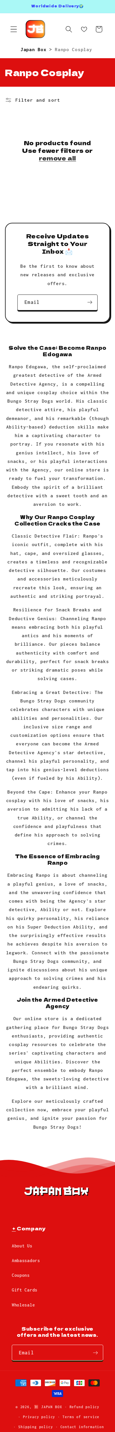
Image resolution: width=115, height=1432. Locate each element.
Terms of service (81, 1417)
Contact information (82, 1427)
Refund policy (84, 1407)
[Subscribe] (89, 302)
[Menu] (13, 29)
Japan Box (35, 49)
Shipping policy (35, 1427)
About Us (22, 1245)
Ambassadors (26, 1260)
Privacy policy (39, 1417)
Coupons (21, 1275)
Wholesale (23, 1304)
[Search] (68, 29)
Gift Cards (24, 1289)
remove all (57, 158)
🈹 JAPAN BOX (48, 1407)
